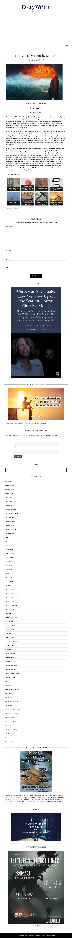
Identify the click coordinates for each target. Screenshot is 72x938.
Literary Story (9, 629)
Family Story (9, 549)
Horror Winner (9, 609)
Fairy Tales (8, 545)
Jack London (9, 613)
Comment (10, 226)
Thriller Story (9, 734)
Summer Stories (9, 726)
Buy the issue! (36, 925)
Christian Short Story (11, 513)
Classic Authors (10, 521)
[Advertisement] (36, 29)
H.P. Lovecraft (9, 581)
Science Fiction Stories (12, 689)
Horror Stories (9, 601)
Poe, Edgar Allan (10, 653)
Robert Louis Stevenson (12, 673)
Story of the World (10, 722)
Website (9, 267)
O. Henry (8, 649)
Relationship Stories (11, 665)
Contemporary (9, 533)
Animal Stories (9, 485)
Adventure (8, 481)
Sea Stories (8, 693)
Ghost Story (9, 577)
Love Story (8, 633)
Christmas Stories (10, 517)
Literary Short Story (11, 625)
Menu (66, 45)
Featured (8, 561)
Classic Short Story (11, 529)
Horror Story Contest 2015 (13, 605)
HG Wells (8, 585)
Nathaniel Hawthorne (11, 641)
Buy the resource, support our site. (53, 801)
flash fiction (8, 565)
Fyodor (7, 573)
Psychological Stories (11, 657)
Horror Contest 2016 (11, 597)
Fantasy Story (9, 553)
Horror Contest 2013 (11, 589)
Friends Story (9, 569)
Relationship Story (10, 669)
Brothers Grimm (10, 501)
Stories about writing (11, 713)
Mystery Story (9, 637)
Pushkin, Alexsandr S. (11, 661)
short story (16, 208)
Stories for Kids (10, 717)
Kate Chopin (9, 621)
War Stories (8, 738)
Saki (6, 681)
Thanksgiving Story (11, 730)
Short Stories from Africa (12, 701)
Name (9, 251)
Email (9, 259)
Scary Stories (9, 685)
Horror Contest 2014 (11, 593)
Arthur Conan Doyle (11, 493)
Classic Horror (9, 525)
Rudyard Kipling (10, 677)
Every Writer (36, 6)
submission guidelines (40, 423)
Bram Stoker (9, 497)
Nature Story (9, 645)
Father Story (9, 557)
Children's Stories (10, 509)
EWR (6, 541)
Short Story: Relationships (13, 710)
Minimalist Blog (40, 935)
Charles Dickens (10, 505)
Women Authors (10, 742)
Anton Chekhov (9, 489)
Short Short (8, 697)
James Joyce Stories (11, 617)
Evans (7, 537)
